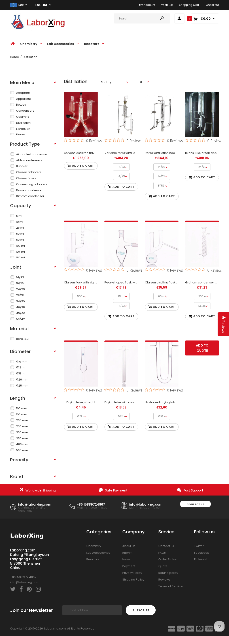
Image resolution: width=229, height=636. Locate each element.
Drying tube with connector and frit (129, 402)
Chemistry (93, 546)
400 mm (22, 444)
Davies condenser (29, 190)
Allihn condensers (29, 160)
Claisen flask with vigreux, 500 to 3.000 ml (93, 282)
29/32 (20, 295)
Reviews (164, 579)
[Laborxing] (38, 30)
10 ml (19, 222)
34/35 (20, 301)
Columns (22, 117)
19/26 (20, 283)
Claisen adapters (28, 172)
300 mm (22, 432)
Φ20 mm (22, 379)
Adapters (23, 93)
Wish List (167, 5)
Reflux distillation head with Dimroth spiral (174, 153)
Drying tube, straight (80, 402)
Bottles (21, 104)
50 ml (20, 234)
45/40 (20, 313)
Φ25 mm (22, 385)
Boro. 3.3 (22, 339)
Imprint (127, 553)
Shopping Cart (189, 5)
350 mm (22, 438)
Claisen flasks (26, 178)
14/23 (20, 277)
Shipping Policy (133, 579)
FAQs (162, 553)
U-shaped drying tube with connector (172, 402)
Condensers (25, 110)
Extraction (23, 129)
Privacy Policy (132, 573)
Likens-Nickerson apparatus (205, 153)
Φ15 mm (22, 373)
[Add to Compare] (81, 121)
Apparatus (24, 99)
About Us (128, 546)
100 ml (20, 246)
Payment (128, 566)
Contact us (195, 504)
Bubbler (22, 166)
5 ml (19, 216)
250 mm (22, 426)
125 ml (20, 252)
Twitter (199, 546)
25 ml (20, 227)
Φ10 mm (22, 361)
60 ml (20, 240)
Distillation (23, 123)
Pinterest (200, 559)
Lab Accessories (98, 553)
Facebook (201, 553)
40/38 (20, 307)
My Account (147, 5)
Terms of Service (170, 586)
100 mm (21, 408)
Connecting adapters (31, 184)
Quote (163, 566)
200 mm (22, 420)
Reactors (93, 559)
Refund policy (168, 573)
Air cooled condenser (32, 154)
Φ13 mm (22, 367)
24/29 (20, 289)
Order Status (167, 559)
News (126, 559)
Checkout (212, 5)
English (41, 5)
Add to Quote (202, 348)
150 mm (21, 414)
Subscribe (140, 610)
